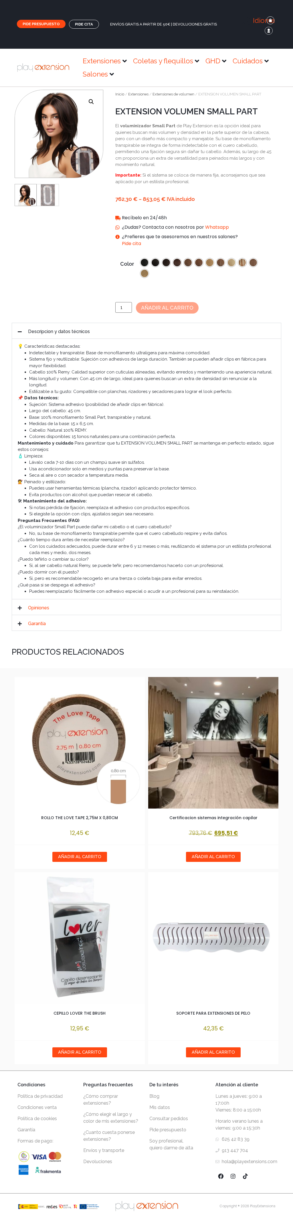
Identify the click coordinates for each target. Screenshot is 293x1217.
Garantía (37, 623)
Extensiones (138, 94)
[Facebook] (220, 1176)
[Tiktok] (245, 1176)
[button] (261, 20)
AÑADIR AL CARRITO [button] (79, 856)
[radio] (144, 262)
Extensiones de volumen (173, 94)
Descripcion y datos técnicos (59, 331)
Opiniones (38, 608)
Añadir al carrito (167, 308)
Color (127, 264)
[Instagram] (233, 1176)
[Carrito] (270, 20)
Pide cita (131, 243)
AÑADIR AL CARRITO (213, 856)
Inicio (119, 94)
